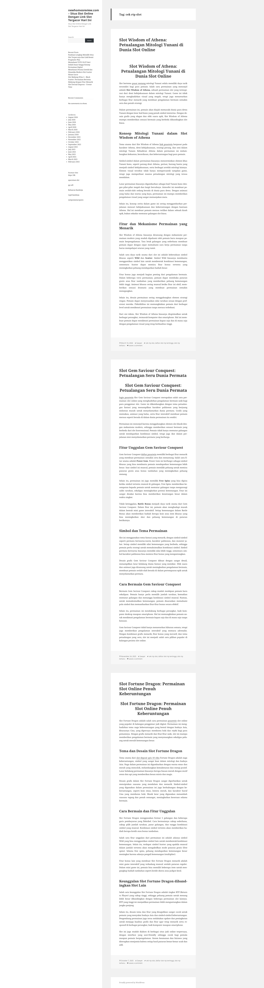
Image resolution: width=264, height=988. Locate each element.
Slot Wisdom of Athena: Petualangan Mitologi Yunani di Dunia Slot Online (151, 44)
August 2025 (73, 147)
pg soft (70, 185)
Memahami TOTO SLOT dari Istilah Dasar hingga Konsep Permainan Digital (79, 64)
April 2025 (72, 157)
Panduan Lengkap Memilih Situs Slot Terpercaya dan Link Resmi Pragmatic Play (81, 57)
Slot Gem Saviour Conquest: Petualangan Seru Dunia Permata (153, 373)
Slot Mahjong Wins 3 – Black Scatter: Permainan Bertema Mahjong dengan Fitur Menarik (80, 79)
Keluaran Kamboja (75, 190)
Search (71, 37)
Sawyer (139, 343)
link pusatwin (166, 144)
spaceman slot (73, 180)
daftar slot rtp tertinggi (164, 343)
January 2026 (73, 134)
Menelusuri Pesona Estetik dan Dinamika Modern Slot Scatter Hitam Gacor (80, 72)
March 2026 (72, 129)
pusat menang (139, 83)
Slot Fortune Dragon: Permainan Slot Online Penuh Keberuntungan (152, 688)
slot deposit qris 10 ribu (147, 757)
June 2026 (72, 122)
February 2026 (74, 132)
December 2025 (74, 137)
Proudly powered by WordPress (131, 982)
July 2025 (71, 149)
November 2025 (74, 139)
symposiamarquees (75, 200)
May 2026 (72, 125)
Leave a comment (135, 345)
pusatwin (172, 720)
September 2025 (74, 144)
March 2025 (72, 159)
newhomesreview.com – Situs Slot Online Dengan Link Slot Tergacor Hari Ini (83, 15)
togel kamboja (73, 195)
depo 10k (71, 175)
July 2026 (71, 120)
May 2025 (72, 154)
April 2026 (72, 127)
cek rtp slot (150, 343)
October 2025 (73, 142)
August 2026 (73, 117)
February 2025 (74, 162)
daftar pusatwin (148, 454)
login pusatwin (126, 397)
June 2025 (72, 152)
